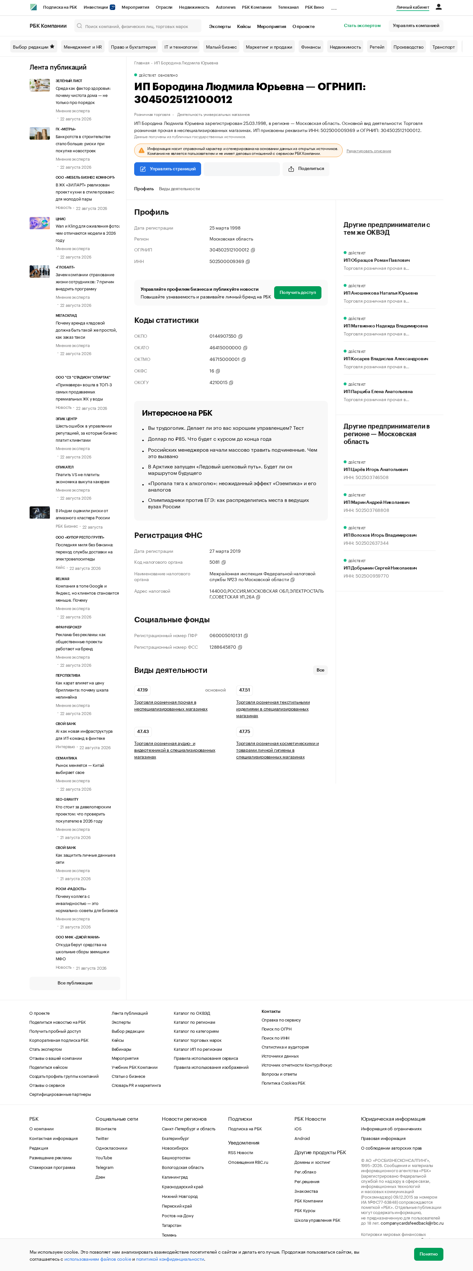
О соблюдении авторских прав (391, 1147)
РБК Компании (257, 7)
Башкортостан (176, 1157)
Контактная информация (53, 1137)
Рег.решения (307, 1181)
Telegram (104, 1166)
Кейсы (244, 26)
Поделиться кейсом (48, 1066)
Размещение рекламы (50, 1157)
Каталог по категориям (196, 1030)
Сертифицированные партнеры (60, 1093)
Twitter (102, 1137)
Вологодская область (182, 1166)
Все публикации (75, 983)
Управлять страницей (173, 169)
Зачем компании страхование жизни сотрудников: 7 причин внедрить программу (85, 281)
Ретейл (377, 46)
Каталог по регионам (194, 1021)
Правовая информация (383, 1137)
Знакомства (306, 1190)
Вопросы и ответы (279, 1073)
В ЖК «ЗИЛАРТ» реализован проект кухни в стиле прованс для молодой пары (85, 191)
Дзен (100, 1176)
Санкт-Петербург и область (188, 1128)
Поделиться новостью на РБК (57, 1021)
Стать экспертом (362, 26)
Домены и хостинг (312, 1161)
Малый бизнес (221, 46)
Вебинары (121, 1048)
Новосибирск (175, 1147)
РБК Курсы (304, 1210)
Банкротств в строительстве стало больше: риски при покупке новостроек (83, 143)
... (334, 6)
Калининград (175, 1176)
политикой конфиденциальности (170, 1258)
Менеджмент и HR (83, 46)
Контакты (271, 1011)
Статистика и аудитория (285, 1046)
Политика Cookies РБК (283, 1082)
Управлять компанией (416, 26)
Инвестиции (96, 7)
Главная (142, 62)
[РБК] (33, 7)
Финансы (311, 46)
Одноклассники (111, 1147)
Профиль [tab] (144, 189)
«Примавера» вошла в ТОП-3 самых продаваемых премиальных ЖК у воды (84, 391)
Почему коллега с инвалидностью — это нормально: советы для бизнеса (87, 902)
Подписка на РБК (60, 7)
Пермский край (177, 1205)
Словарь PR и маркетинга (136, 1084)
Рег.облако (305, 1171)
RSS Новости (240, 1152)
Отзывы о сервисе (47, 1084)
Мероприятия (135, 7)
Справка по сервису (281, 1019)
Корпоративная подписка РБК (58, 1039)
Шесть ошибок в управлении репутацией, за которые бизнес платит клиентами (86, 432)
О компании (41, 1128)
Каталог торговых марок (198, 1039)
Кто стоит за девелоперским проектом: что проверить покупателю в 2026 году (83, 813)
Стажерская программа (52, 1166)
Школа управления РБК (317, 1219)
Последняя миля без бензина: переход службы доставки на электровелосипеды (85, 551)
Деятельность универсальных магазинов (213, 114)
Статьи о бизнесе (128, 1075)
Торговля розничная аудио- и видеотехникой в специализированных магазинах (174, 749)
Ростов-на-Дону (177, 1215)
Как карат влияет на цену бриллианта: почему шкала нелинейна (82, 689)
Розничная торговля (152, 114)
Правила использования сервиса (206, 1057)
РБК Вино (314, 7)
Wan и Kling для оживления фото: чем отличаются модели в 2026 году (88, 232)
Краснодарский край (182, 1186)
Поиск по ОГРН (277, 1028)
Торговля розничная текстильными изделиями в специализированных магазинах (273, 708)
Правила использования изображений (211, 1066)
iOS (297, 1128)
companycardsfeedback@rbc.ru (412, 1222)
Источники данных (280, 1055)
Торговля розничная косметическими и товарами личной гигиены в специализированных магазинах (277, 749)
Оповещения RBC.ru (248, 1161)
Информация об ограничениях (391, 1128)
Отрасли (164, 7)
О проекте (303, 26)
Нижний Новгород (180, 1195)
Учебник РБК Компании (135, 1066)
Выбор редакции (30, 46)
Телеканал (288, 7)
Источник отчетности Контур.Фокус (297, 1064)
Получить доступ (298, 292)
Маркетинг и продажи (269, 46)
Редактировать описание (369, 150)
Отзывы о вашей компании (55, 1057)
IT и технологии (180, 46)
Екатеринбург (175, 1137)
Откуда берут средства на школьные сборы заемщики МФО (82, 951)
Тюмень (169, 1234)
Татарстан (171, 1224)
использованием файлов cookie (97, 1258)
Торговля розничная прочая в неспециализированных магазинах (171, 705)
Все (320, 670)
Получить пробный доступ (55, 1030)
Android (302, 1137)
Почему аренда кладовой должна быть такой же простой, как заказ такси (86, 329)
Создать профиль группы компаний (64, 1075)
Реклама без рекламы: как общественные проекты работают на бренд (81, 641)
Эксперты (219, 26)
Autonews (226, 7)
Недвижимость (194, 7)
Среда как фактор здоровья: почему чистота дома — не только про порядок (83, 94)
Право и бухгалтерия (133, 46)
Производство (408, 46)
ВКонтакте (106, 1128)
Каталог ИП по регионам (198, 1048)
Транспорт (443, 46)
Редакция (38, 1147)
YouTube (104, 1157)
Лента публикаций (58, 67)
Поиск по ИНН (276, 1037)
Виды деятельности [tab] (179, 189)
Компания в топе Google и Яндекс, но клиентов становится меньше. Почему (87, 592)
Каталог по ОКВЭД (192, 1012)
